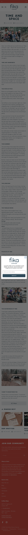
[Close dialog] (25, 258)
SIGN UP (14, 275)
